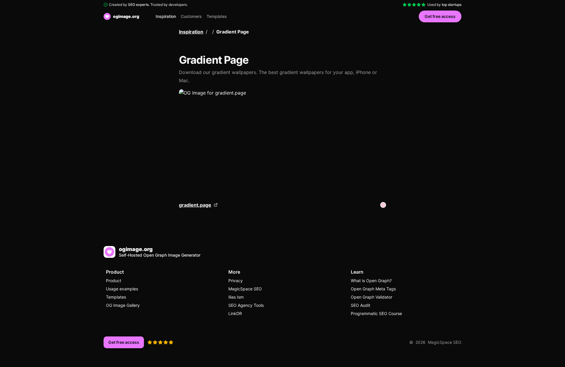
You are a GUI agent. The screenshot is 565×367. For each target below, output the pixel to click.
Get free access (440, 16)
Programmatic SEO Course (376, 313)
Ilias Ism (236, 296)
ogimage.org (126, 16)
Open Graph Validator (371, 296)
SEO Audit (360, 305)
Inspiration (166, 16)
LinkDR (235, 313)
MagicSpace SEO (245, 288)
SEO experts (138, 4)
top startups (451, 4)
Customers (191, 16)
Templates (217, 16)
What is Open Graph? (371, 280)
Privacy (235, 280)
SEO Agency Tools (246, 305)
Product (113, 280)
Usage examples (122, 288)
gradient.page (195, 205)
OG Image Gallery (123, 305)
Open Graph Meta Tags (373, 288)
